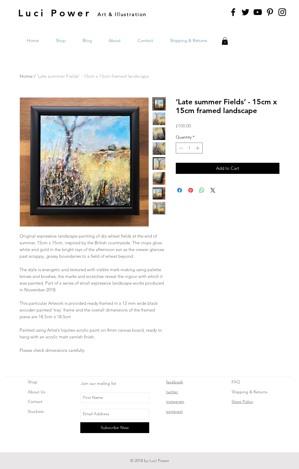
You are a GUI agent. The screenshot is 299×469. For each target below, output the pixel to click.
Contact (35, 401)
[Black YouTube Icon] (258, 12)
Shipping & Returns (249, 391)
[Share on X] (212, 190)
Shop (32, 382)
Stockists (36, 411)
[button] (225, 41)
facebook (174, 382)
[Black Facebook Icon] (233, 12)
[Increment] (198, 148)
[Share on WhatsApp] (201, 190)
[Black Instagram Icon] (282, 12)
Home (26, 76)
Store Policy (242, 401)
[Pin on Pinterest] (190, 190)
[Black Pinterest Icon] (270, 12)
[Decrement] (180, 148)
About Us (36, 391)
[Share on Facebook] (179, 190)
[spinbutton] (189, 148)
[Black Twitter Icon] (245, 12)
